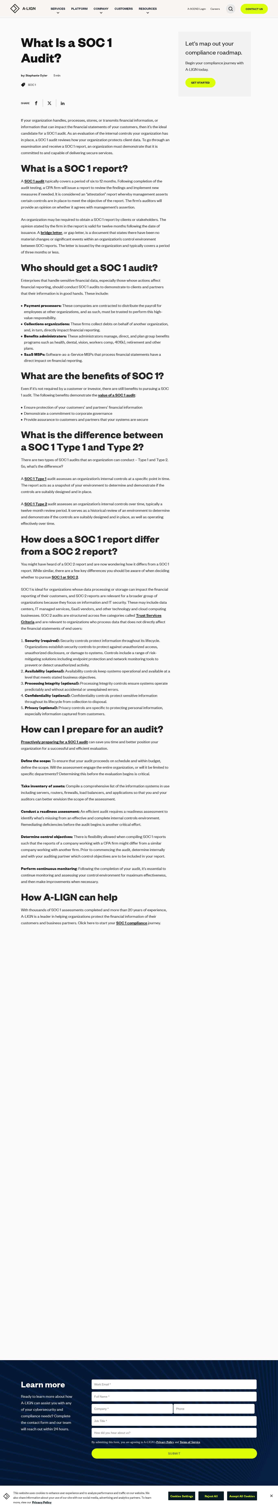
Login (196, 8)
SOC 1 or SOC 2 (65, 577)
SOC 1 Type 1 (35, 478)
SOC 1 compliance (131, 922)
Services (58, 9)
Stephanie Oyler (36, 75)
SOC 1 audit (34, 181)
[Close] (271, 1495)
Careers (215, 8)
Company (101, 9)
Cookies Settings (181, 1496)
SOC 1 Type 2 (35, 503)
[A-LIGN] (22, 8)
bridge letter (51, 232)
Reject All (211, 1496)
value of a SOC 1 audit (116, 395)
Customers (124, 9)
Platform (79, 9)
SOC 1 (32, 85)
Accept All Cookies (242, 1496)
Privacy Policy (41, 1502)
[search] (230, 9)
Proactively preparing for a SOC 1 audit (54, 741)
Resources (148, 9)
